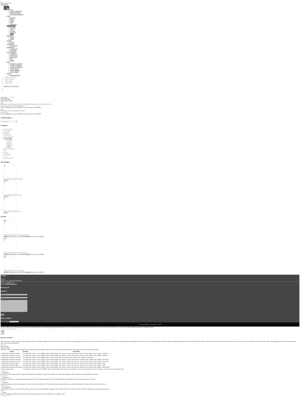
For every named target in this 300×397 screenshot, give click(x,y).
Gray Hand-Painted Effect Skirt (13, 195)
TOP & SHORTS (15, 70)
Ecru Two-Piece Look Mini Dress (13, 179)
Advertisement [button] (5, 385)
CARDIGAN (13, 49)
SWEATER (13, 51)
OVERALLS (13, 46)
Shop (6, 8)
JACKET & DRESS (15, 65)
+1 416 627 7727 (10, 282)
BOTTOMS (10, 36)
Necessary (5, 346)
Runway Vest (4, 112)
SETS (8, 62)
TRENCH (13, 32)
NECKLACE (14, 55)
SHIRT (12, 21)
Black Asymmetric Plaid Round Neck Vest (13, 105)
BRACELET (13, 57)
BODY (12, 19)
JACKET (12, 31)
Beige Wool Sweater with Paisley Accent (15, 252)
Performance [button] (4, 376)
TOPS (8, 16)
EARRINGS (13, 54)
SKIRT (12, 39)
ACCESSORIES (11, 52)
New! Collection (8, 137)
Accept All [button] (13, 329)
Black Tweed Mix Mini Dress (12, 211)
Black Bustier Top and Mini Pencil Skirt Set (16, 235)
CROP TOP (13, 24)
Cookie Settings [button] (5, 329)
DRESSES (10, 9)
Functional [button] (4, 371)
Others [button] (2, 390)
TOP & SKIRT (14, 72)
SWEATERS (10, 47)
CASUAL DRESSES (16, 11)
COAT (12, 29)
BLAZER (12, 28)
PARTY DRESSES (15, 13)
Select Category (5, 321)
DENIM (9, 41)
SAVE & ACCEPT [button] (6, 395)
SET (5, 150)
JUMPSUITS (10, 44)
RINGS (12, 60)
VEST (12, 34)
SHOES (9, 73)
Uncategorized (8, 158)
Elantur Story (9, 83)
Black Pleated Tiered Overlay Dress (14, 270)
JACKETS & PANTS (16, 64)
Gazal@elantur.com (11, 284)
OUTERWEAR (11, 26)
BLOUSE (12, 18)
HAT (11, 59)
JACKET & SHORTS (16, 67)
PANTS (12, 37)
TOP (11, 23)
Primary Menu (4, 4)
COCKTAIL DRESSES (16, 14)
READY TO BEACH (9, 149)
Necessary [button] (3, 344)
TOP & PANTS (14, 69)
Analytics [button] (3, 381)
